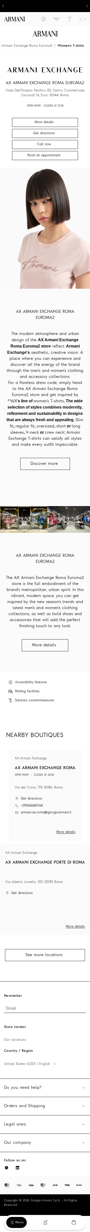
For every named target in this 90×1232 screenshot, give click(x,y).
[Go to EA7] (69, 19)
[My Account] (45, 1222)
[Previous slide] (3, 6)
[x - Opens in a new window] (6, 1167)
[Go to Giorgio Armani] (43, 19)
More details (66, 832)
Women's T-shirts (71, 45)
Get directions (31, 798)
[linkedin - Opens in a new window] (17, 1167)
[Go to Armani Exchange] (82, 19)
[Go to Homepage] (45, 34)
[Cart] (74, 1222)
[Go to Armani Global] (14, 19)
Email (11, 1009)
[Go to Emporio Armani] (56, 19)
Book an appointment (44, 155)
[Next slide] (87, 6)
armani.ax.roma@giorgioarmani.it (46, 812)
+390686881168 (32, 805)
